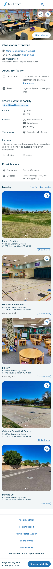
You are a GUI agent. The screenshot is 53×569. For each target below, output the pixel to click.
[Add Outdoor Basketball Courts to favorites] (47, 385)
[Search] (42, 4)
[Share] (40, 14)
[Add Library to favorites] (47, 322)
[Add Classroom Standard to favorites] (48, 14)
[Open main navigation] (49, 5)
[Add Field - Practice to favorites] (47, 195)
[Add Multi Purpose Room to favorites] (47, 259)
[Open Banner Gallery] (26, 24)
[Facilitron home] (12, 6)
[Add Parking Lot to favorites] (47, 449)
